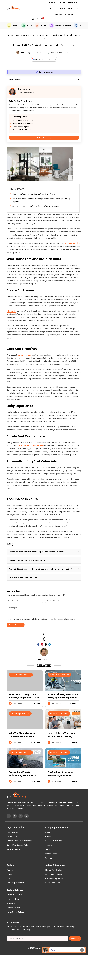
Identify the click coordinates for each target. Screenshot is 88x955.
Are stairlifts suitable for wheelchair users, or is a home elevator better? (40, 569)
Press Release (51, 853)
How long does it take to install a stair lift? (27, 560)
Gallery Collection (14, 895)
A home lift (11, 311)
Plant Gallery (12, 903)
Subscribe (75, 938)
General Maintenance (21, 674)
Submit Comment (15, 625)
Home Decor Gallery (15, 912)
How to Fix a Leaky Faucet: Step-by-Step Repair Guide (24, 696)
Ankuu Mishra (56, 703)
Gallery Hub (73, 8)
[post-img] (63, 690)
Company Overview (66, 2)
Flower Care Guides (53, 870)
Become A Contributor (63, 14)
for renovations (24, 355)
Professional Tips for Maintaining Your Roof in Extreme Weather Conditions (22, 774)
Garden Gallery (13, 908)
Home (52, 2)
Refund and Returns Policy (18, 845)
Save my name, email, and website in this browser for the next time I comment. (41, 619)
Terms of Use (12, 836)
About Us (49, 832)
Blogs (60, 8)
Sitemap (48, 858)
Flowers (16, 25)
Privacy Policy (12, 832)
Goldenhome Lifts (72, 243)
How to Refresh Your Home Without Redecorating (62, 735)
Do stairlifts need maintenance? (23, 577)
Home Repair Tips (52, 883)
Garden (44, 25)
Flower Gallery (13, 899)
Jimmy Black (36, 53)
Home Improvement (63, 25)
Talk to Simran (43, 138)
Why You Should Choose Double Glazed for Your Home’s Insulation (22, 735)
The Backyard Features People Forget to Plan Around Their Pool (60, 774)
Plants (29, 25)
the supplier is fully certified (31, 445)
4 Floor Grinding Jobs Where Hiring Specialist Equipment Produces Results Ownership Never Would (63, 696)
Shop (50, 8)
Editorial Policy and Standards (19, 841)
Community (50, 845)
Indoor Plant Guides (53, 874)
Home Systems (41, 35)
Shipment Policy (13, 849)
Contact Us (50, 836)
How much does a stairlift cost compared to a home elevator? (36, 552)
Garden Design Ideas (54, 878)
